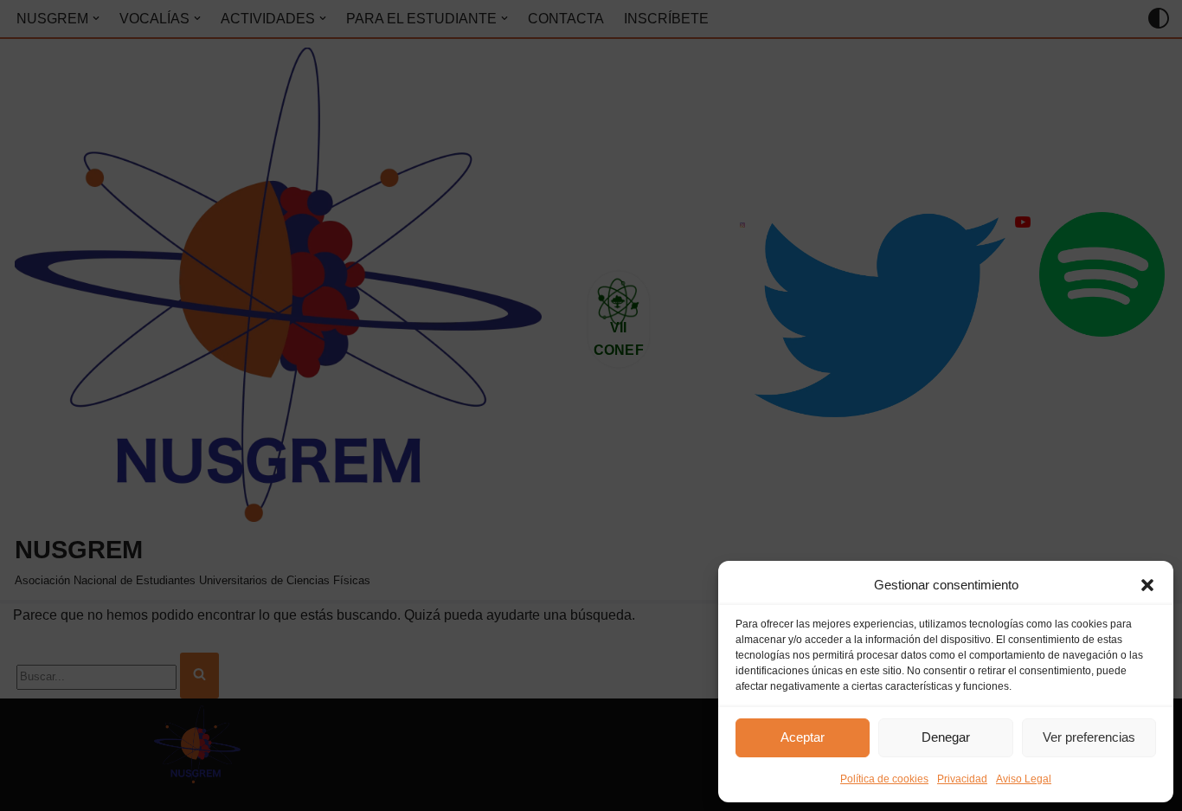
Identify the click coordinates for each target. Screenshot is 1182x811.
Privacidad (962, 779)
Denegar (946, 737)
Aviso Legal (1023, 779)
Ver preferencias (1089, 737)
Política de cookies (884, 779)
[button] (1147, 585)
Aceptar (803, 737)
